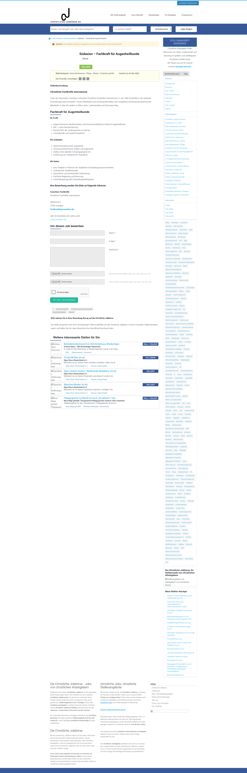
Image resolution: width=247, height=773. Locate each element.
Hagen (180, 342)
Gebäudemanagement (172, 327)
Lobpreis (168, 418)
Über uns (155, 700)
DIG (67, 352)
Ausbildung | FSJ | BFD (173, 123)
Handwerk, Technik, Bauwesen (176, 148)
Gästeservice (184, 320)
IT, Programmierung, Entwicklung (177, 159)
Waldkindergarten (170, 544)
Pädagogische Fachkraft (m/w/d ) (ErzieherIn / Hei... (90, 398)
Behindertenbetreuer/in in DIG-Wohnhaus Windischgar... (92, 344)
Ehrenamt (168, 87)
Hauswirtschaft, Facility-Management (179, 152)
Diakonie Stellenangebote (173, 269)
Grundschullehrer (170, 342)
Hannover (187, 349)
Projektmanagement (171, 479)
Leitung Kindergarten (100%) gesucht (180, 653)
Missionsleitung (177, 432)
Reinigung (179, 486)
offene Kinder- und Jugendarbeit (175, 443)
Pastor (184, 461)
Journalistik (169, 378)
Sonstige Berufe (171, 188)
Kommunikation (170, 407)
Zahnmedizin (189, 559)
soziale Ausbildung (171, 512)
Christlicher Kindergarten (186, 262)
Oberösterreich (178, 439)
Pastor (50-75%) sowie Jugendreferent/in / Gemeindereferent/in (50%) (177, 604)
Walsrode (189, 544)
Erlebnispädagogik (171, 291)
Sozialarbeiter (169, 508)
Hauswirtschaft (170, 356)
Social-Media (169, 504)
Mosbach (187, 432)
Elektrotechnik (183, 280)
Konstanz (180, 407)
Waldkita (181, 544)
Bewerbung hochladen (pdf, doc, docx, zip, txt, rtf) (129, 274)
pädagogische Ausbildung (173, 454)
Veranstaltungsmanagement (174, 537)
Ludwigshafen (169, 421)
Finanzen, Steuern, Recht (174, 130)
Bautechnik (183, 230)
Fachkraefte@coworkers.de (62, 209)
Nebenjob (168, 98)
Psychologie (169, 483)
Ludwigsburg (185, 418)
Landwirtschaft (189, 410)
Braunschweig (186, 244)
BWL (180, 251)
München (168, 436)
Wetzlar (176, 548)
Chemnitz (187, 251)
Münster (176, 436)
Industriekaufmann (186, 371)
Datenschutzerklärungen (161, 697)
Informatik (168, 374)
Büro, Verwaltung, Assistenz (175, 126)
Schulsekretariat (180, 497)
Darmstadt (177, 266)
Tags (185, 74)
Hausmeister (179, 353)
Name (112, 233)
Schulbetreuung (170, 494)
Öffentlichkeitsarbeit (171, 447)
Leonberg (188, 414)
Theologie (185, 530)
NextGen (189, 436)
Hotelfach (178, 363)
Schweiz (182, 501)
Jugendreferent (181, 382)
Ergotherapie (190, 287)
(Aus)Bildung (170, 84)
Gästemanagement (171, 320)
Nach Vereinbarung (172, 94)
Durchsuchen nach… (172, 74)
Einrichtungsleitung (171, 280)
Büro (184, 248)
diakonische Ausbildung (172, 273)
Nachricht (114, 250)
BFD (180, 240)
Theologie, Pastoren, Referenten (177, 195)
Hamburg (188, 342)
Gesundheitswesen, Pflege (80, 73)
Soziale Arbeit (180, 508)
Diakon (185, 266)
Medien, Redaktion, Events (174, 173)
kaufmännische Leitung (172, 396)
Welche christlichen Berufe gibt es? (113, 709)
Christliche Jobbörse (159, 688)
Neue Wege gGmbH (73, 406)
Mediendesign (176, 425)
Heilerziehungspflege (171, 360)
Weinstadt (168, 548)
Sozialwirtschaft (182, 515)
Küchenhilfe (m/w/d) (174, 660)
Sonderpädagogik (180, 504)
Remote (181, 490)
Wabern (185, 541)
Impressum (156, 691)
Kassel (187, 385)
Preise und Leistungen (160, 703)
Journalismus (187, 374)
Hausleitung (169, 353)
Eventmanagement (179, 295)
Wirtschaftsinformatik (172, 551)
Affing (167, 222)
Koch (188, 403)
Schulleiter (187, 494)
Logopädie (176, 418)
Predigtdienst (169, 475)
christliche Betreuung (172, 255)
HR (180, 367)
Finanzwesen (169, 302)
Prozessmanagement (187, 479)
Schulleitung (169, 497)
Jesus (179, 374)
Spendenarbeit (170, 519)
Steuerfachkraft (187, 522)
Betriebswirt (181, 237)
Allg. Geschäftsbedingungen (162, 694)
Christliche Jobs (106, 702)
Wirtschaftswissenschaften (174, 559)
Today (167, 205)
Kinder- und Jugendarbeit (173, 400)
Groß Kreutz (185, 338)
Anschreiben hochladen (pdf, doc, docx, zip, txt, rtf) (130, 282)
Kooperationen (187, 15)
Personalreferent (170, 468)
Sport (178, 519)
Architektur (183, 222)
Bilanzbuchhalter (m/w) (76, 384)
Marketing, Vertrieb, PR (173, 170)
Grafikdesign (175, 338)
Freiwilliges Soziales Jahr (173, 309)
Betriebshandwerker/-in (175, 675)
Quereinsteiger (179, 483)
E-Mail (112, 241)
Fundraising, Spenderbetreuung (176, 134)
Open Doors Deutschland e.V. (77, 366)
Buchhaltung (176, 248)
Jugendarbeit (179, 378)
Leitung (180, 414)
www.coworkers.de (58, 219)
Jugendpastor (169, 382)
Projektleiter (179, 475)
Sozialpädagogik (170, 515)
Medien (167, 425)
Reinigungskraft (189, 486)
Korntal (187, 407)
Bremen (167, 248)
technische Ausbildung (172, 530)
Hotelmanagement (171, 367)
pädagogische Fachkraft (173, 457)
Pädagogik (182, 450)
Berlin (190, 230)
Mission (71, 312)
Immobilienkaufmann (172, 371)
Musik (183, 436)
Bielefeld (177, 244)
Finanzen (183, 298)
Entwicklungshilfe (62, 309)
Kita (183, 403)
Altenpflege (174, 222)
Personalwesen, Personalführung (177, 184)
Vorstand (177, 541)
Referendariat (169, 486)
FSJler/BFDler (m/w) (74, 357)
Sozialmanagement (185, 512)
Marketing (188, 421)
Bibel (185, 240)
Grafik (167, 338)
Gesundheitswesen (59, 312)
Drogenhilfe (169, 277)
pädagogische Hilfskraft (172, 461)
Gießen (182, 334)
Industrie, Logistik (171, 155)
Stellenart (168, 79)
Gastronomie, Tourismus (174, 137)
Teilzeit (167, 102)
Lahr (180, 410)
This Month (169, 216)
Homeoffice (169, 363)
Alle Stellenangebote (118, 15)
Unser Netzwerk (137, 15)
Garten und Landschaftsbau (174, 316)
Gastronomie (169, 324)
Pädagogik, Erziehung (173, 180)
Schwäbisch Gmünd (171, 501)
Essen (188, 291)
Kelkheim (185, 396)
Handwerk (181, 345)
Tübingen (185, 533)
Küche (175, 410)
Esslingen (168, 295)
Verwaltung (169, 541)
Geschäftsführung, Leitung (175, 141)
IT (174, 374)
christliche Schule (171, 262)
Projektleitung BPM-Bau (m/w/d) (179, 623)
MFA (187, 428)
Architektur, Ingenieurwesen (175, 119)
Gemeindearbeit (170, 331)
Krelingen (168, 410)
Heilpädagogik (184, 360)
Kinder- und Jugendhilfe (172, 403)
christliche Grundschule (172, 259)
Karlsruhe (180, 385)
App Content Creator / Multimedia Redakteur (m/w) (90, 371)
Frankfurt (178, 302)
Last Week (169, 213)
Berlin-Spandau (183, 233)
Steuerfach (185, 519)
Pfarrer (167, 472)
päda (175, 450)
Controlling (168, 266)
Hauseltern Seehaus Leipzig (177, 656)
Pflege (174, 472)
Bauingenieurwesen (171, 230)
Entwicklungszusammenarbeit (81, 309)
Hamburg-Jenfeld (170, 345)
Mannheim (179, 421)
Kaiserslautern (170, 385)
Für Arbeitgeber (170, 15)
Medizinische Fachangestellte (174, 428)
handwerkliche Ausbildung (173, 349)
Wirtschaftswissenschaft (173, 555)
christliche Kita (187, 259)
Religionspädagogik (171, 490)
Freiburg (181, 306)
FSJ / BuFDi (169, 91)
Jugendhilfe (188, 378)
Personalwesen (183, 468)
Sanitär (189, 490)
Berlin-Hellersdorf (170, 233)
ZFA (166, 562)
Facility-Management (172, 298)
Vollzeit (168, 109)
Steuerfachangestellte (172, 522)
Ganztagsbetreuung (181, 313)
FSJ (184, 309)
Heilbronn (189, 356)
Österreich (168, 450)
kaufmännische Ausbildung (173, 389)
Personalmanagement (184, 465)
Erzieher (181, 291)
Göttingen (189, 334)
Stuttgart (182, 526)
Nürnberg (168, 439)
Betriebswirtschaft (171, 240)
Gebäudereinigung (187, 327)
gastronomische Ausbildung (184, 324)
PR (191, 472)
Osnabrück (183, 447)
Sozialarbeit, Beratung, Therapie (176, 191)
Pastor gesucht (170, 465)
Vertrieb (188, 537)
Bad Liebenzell (178, 226)
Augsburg (168, 226)
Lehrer (167, 414)
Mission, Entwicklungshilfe (103, 73)
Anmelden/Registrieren (188, 3)
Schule (179, 494)
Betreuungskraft (170, 237)
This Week (169, 209)
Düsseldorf (178, 277)
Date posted (169, 200)
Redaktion (189, 483)
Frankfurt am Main (171, 306)
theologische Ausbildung (173, 533)
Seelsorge (190, 501)
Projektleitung (190, 475)
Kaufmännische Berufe (173, 162)
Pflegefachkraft (183, 472)
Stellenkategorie (171, 114)
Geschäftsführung (183, 331)
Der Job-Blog (156, 706)
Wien (182, 548)
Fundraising (169, 313)
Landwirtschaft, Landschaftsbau (177, 166)
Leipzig (174, 414)
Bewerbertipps (154, 15)
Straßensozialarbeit (171, 526)
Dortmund (185, 273)
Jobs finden (186, 29)
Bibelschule (169, 244)
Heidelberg (180, 356)
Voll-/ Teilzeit (170, 105)
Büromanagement (171, 251)
